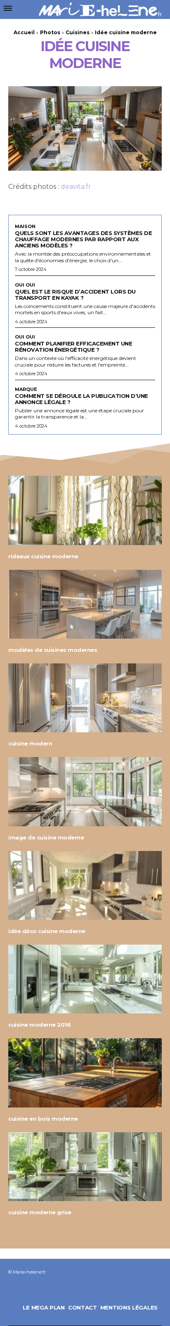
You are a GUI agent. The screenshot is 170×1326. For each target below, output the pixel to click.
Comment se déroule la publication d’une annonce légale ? (81, 399)
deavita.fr (76, 186)
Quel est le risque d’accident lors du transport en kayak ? (75, 294)
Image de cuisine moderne (46, 837)
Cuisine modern (30, 743)
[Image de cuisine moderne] (85, 791)
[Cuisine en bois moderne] (85, 1072)
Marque (26, 389)
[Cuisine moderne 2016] (85, 979)
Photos (50, 32)
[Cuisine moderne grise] (85, 1166)
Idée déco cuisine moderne (46, 931)
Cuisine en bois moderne (43, 1118)
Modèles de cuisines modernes (52, 650)
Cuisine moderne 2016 (39, 1024)
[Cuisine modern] (85, 697)
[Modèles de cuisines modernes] (85, 604)
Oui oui (25, 285)
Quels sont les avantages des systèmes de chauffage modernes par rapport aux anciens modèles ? (83, 239)
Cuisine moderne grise (39, 1212)
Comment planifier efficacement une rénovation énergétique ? (73, 346)
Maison (25, 226)
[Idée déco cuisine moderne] (85, 885)
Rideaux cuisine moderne (43, 556)
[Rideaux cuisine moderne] (85, 510)
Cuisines (78, 32)
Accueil (24, 32)
